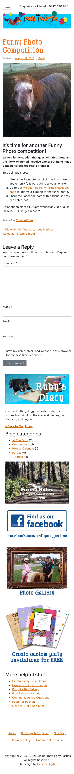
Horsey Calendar (23, 448)
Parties (16, 452)
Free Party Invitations (26, 693)
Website (8, 336)
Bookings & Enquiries (35, 733)
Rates (12, 733)
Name (7, 306)
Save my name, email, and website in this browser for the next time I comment (38, 353)
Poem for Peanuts (23, 701)
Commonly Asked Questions (30, 697)
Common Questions (49, 740)
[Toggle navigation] (7, 6)
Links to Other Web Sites (28, 705)
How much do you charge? (29, 685)
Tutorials (17, 456)
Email (7, 321)
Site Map (60, 733)
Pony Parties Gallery (25, 689)
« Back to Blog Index (19, 426)
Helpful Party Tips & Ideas (29, 681)
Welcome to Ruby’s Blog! (19, 233)
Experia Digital (46, 764)
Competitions (24, 220)
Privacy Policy (21, 740)
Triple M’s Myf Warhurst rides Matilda (28, 229)
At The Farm (20, 440)
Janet (41, 58)
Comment (10, 263)
